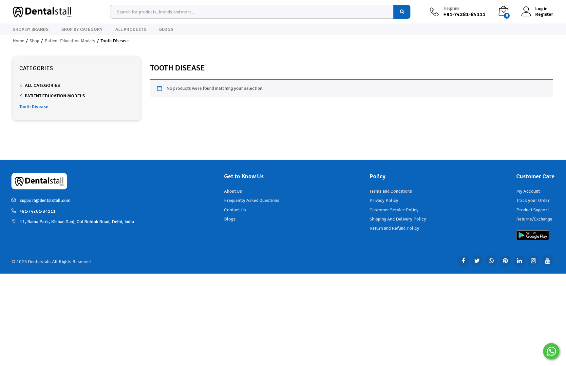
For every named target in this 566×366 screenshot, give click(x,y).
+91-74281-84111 (38, 211)
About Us (233, 191)
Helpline (451, 8)
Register (544, 14)
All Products (130, 29)
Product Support (532, 210)
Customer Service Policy (394, 210)
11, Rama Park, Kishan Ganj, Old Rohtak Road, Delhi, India (77, 221)
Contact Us (235, 210)
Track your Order (533, 200)
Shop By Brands (30, 29)
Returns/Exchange (534, 219)
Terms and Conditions (390, 191)
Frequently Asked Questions (251, 200)
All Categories (42, 85)
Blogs (166, 29)
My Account (528, 191)
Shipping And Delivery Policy (397, 219)
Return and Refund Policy (394, 228)
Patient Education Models (55, 96)
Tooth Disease (33, 106)
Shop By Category (82, 29)
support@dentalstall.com (45, 200)
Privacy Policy (383, 200)
